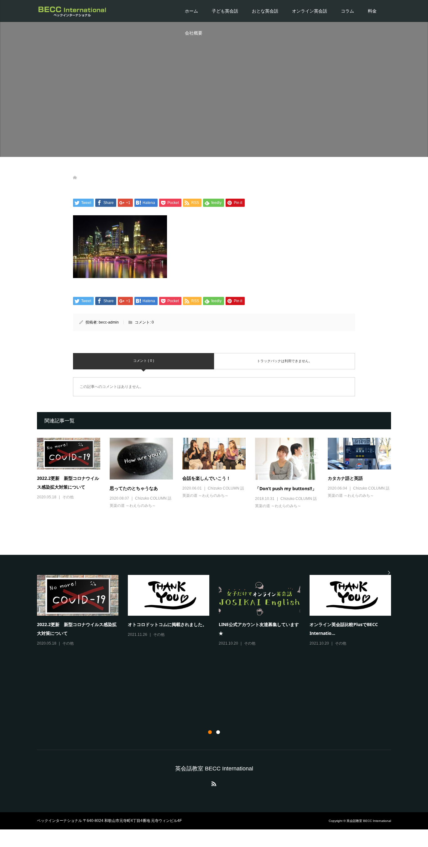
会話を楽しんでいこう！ (206, 478)
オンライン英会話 (309, 10)
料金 (372, 10)
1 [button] (210, 732)
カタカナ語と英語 (345, 478)
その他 (68, 497)
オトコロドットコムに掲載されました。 (167, 624)
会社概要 (193, 32)
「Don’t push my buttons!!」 (285, 488)
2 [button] (218, 732)
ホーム (191, 10)
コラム (347, 10)
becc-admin (109, 322)
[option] (218, 611)
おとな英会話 (265, 10)
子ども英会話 (225, 10)
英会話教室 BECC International (214, 768)
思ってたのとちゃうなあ (134, 488)
